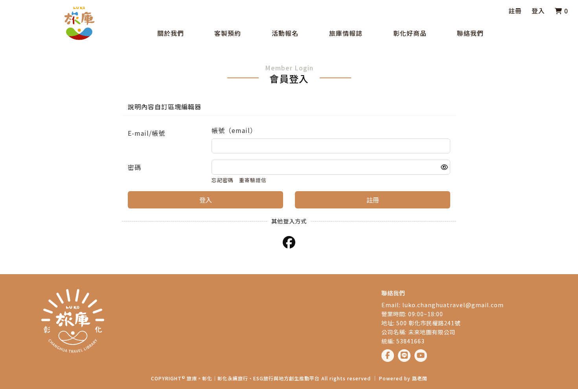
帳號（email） (234, 130)
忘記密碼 (223, 180)
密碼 (134, 167)
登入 (538, 10)
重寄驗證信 (253, 180)
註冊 (515, 10)
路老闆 (419, 378)
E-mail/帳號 (146, 133)
